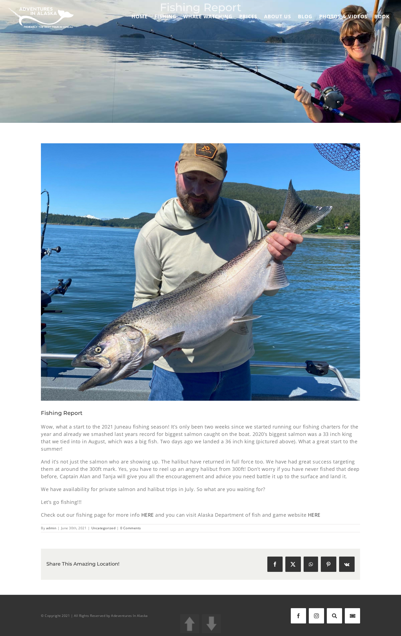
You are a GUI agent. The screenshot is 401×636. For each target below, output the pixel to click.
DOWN (211, 623)
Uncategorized (103, 528)
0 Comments (130, 528)
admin (51, 528)
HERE (147, 515)
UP (189, 623)
